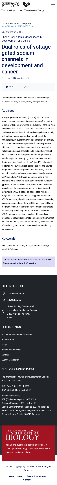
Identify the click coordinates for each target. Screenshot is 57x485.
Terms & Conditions (37, 476)
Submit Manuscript (10, 360)
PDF (11, 86)
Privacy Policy (15, 476)
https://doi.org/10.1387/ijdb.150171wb (18, 26)
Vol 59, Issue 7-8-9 (12, 31)
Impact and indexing (11, 349)
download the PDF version (23, 263)
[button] (18, 87)
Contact (5, 354)
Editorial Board (8, 339)
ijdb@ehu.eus (14, 300)
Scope (5, 344)
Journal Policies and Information (17, 334)
